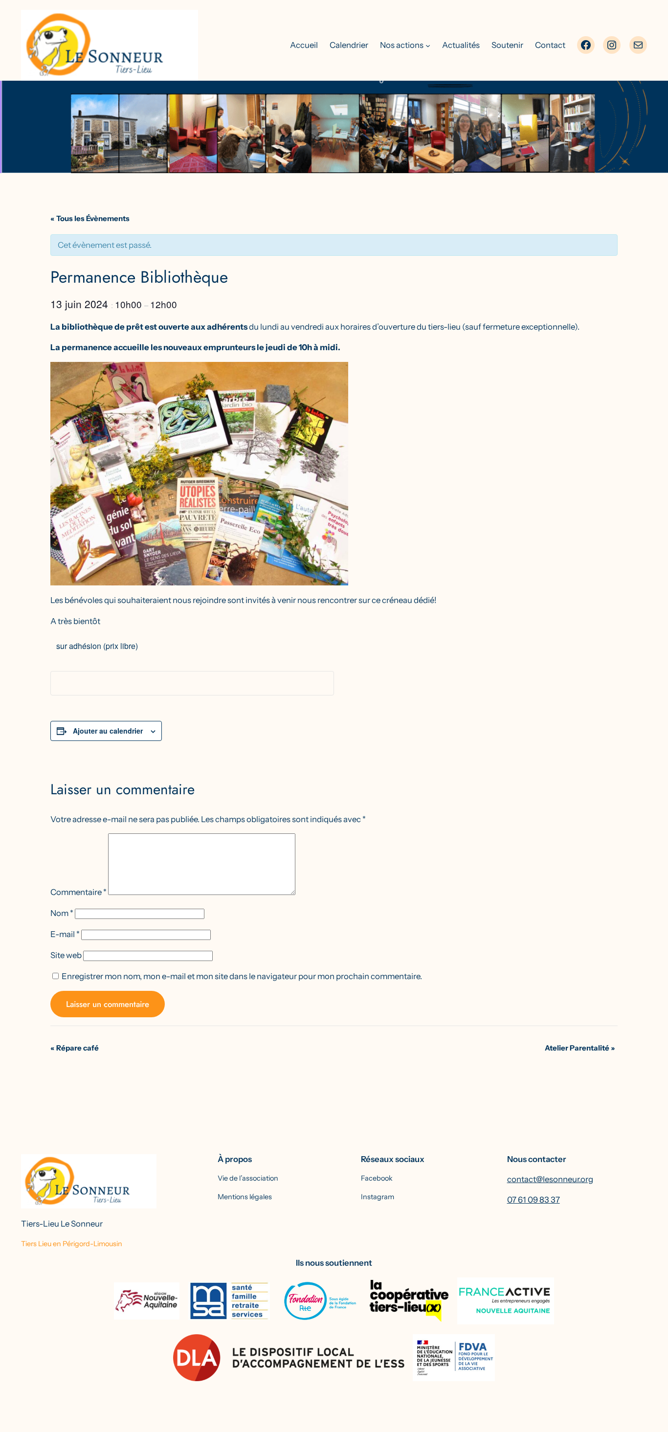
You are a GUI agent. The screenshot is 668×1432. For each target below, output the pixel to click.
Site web (66, 955)
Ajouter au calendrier (108, 731)
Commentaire (78, 892)
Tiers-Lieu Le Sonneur (62, 1224)
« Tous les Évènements (90, 218)
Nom (61, 913)
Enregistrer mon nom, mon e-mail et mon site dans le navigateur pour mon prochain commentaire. (242, 976)
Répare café (74, 1047)
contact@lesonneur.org (550, 1179)
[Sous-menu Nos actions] (427, 45)
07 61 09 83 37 (533, 1200)
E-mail (65, 934)
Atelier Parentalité (580, 1047)
